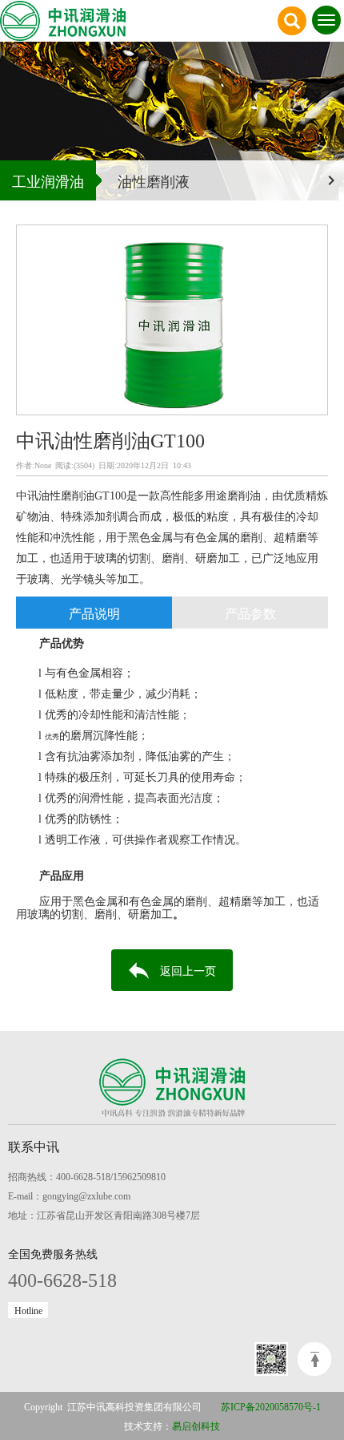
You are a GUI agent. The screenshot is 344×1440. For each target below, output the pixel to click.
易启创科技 (196, 1425)
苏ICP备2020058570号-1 (271, 1406)
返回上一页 (188, 970)
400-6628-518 (62, 1278)
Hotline (28, 1310)
